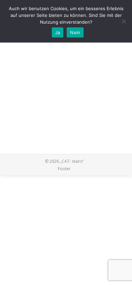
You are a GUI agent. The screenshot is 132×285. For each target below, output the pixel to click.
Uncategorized (29, 44)
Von (59, 44)
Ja (57, 32)
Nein (75, 32)
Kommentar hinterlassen (38, 51)
